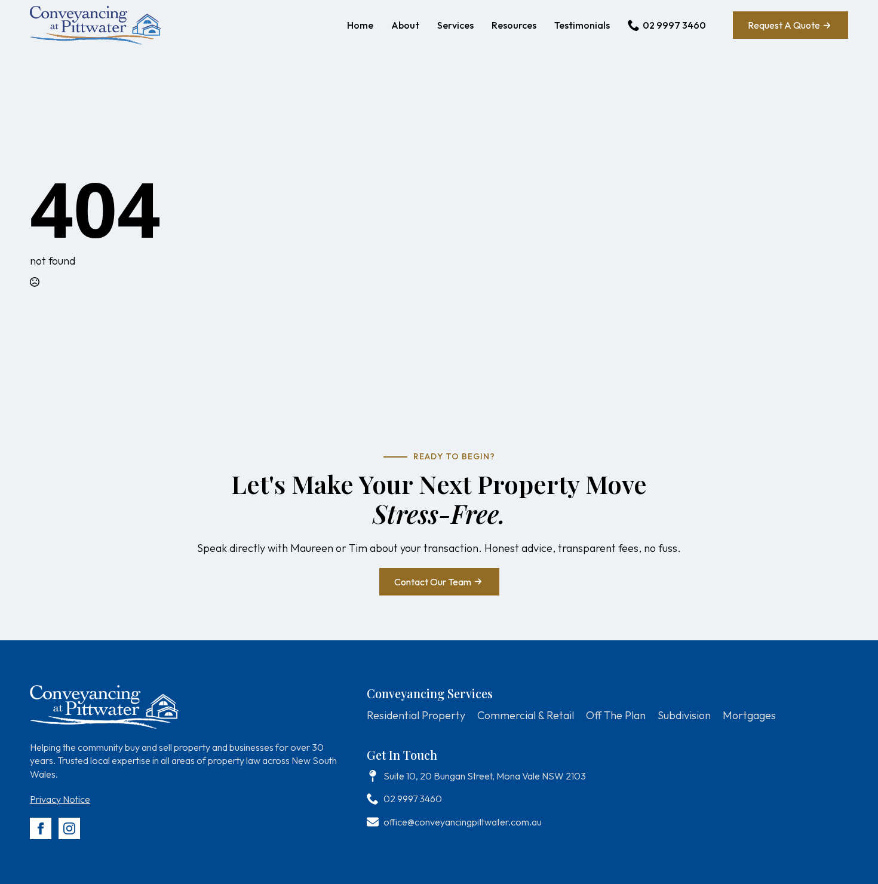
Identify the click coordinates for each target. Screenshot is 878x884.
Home (360, 25)
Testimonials (582, 25)
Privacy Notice (60, 799)
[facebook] (40, 828)
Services (455, 25)
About (405, 25)
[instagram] (69, 828)
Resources (514, 25)
